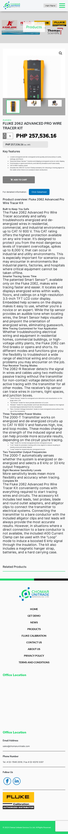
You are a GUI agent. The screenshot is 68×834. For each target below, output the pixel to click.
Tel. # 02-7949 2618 (12, 762)
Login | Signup (50, 5)
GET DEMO (34, 615)
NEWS (34, 622)
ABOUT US (34, 649)
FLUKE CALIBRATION (34, 635)
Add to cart (20, 179)
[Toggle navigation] (62, 5)
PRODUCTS (34, 629)
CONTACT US (34, 642)
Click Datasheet (39, 192)
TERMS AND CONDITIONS (34, 662)
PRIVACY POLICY (34, 655)
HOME (34, 609)
